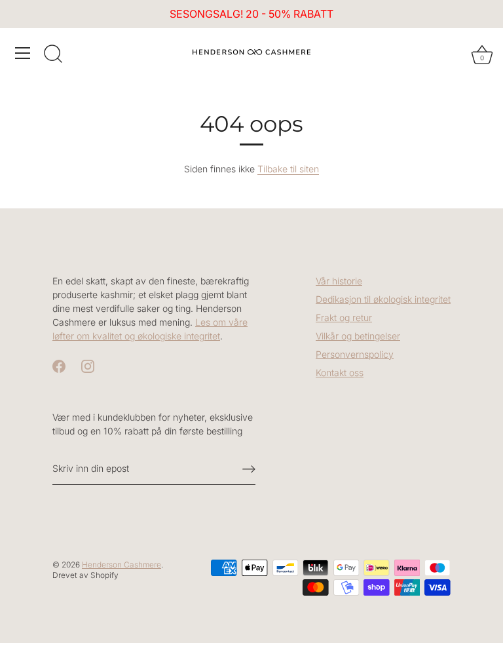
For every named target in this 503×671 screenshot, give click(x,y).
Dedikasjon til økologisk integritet (383, 299)
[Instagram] (87, 365)
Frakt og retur (344, 317)
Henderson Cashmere (121, 564)
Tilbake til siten (288, 168)
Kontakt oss (339, 372)
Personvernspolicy (355, 354)
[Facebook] (58, 365)
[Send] (248, 469)
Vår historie (339, 280)
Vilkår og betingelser (358, 335)
